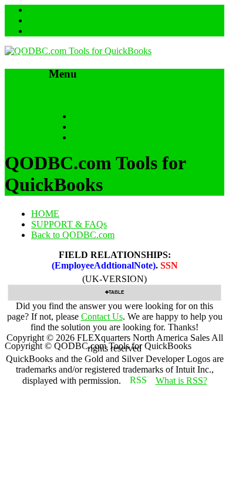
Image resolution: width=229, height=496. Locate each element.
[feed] (33, 20)
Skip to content (77, 96)
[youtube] (33, 31)
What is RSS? (181, 381)
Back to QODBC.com (114, 137)
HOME (86, 116)
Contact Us (102, 316)
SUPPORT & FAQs (110, 127)
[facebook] (33, 10)
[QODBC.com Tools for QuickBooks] (78, 51)
